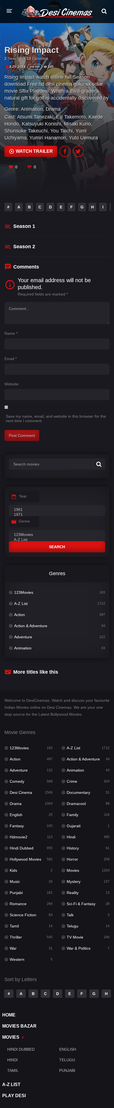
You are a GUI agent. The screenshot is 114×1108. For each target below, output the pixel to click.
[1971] (57, 514)
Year (23, 496)
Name (10, 333)
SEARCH (57, 547)
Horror (72, 859)
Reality (73, 892)
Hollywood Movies (25, 859)
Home (8, 1015)
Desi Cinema (21, 792)
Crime (72, 781)
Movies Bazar (19, 1026)
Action (19, 614)
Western (17, 959)
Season (24, 226)
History (73, 848)
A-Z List (21, 603)
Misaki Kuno (77, 124)
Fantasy (17, 826)
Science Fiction (23, 915)
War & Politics (78, 948)
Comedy (17, 781)
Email (10, 358)
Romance (18, 904)
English (16, 814)
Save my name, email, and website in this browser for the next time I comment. (56, 418)
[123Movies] (57, 534)
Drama (53, 109)
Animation (32, 109)
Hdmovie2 (18, 837)
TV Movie (75, 937)
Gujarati (74, 826)
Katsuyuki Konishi (41, 124)
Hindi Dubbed (21, 848)
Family (72, 814)
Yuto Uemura (83, 138)
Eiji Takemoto (71, 117)
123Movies (23, 592)
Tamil (14, 926)
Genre (24, 521)
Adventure (23, 637)
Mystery (74, 881)
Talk (70, 915)
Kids (13, 870)
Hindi (71, 837)
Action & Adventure (30, 626)
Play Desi (14, 1095)
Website (11, 384)
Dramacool (76, 803)
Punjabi (16, 892)
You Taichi (61, 131)
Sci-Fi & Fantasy (81, 904)
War (13, 948)
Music (15, 881)
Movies (73, 870)
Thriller (16, 937)
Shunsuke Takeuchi (26, 131)
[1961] (57, 509)
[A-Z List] (57, 539)
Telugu (72, 926)
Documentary (78, 792)
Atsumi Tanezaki (35, 117)
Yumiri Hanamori (47, 138)
